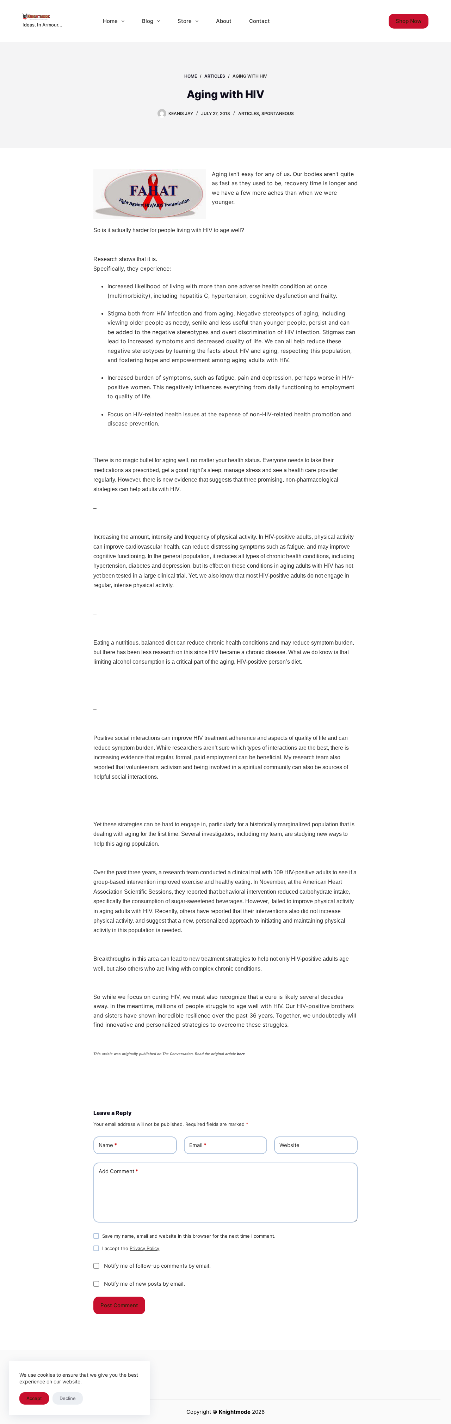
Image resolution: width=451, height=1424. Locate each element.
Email (197, 1145)
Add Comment (118, 1171)
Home (110, 21)
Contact (259, 21)
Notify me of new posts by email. (144, 1283)
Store (185, 21)
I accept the (130, 1248)
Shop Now (408, 21)
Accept (34, 1398)
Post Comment (119, 1305)
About (223, 21)
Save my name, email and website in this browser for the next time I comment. (189, 1236)
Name (108, 1145)
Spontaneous (277, 113)
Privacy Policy (144, 1248)
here (241, 1054)
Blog (147, 21)
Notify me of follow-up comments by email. (157, 1265)
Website (289, 1145)
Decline (68, 1398)
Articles (248, 113)
